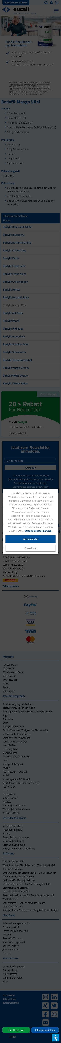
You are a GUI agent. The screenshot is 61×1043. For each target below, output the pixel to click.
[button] (31, 548)
